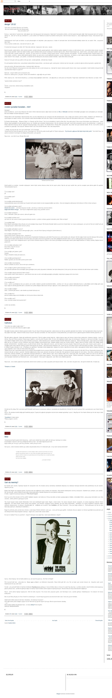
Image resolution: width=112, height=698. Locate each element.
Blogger (58, 693)
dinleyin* (33, 604)
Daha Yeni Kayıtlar (9, 620)
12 (109, 556)
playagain (11, 8)
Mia (60, 111)
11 (109, 558)
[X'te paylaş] (28, 97)
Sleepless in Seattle (10, 366)
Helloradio (65, 111)
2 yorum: (20, 426)
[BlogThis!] (27, 97)
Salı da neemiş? (11, 482)
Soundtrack (8, 417)
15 (109, 514)
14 (109, 516)
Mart (111, 549)
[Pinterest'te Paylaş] (32, 97)
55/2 (6, 437)
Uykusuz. (8, 323)
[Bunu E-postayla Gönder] (25, 97)
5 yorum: (20, 312)
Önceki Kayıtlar (99, 620)
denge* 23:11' (10, 24)
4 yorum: (20, 613)
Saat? (109, 583)
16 (109, 512)
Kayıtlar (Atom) (11, 623)
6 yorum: (20, 96)
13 (109, 518)
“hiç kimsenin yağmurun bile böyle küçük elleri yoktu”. (78, 131)
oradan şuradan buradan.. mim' (18, 107)
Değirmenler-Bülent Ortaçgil (12, 209)
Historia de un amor (10, 208)
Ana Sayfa (54, 620)
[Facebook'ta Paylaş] (30, 97)
